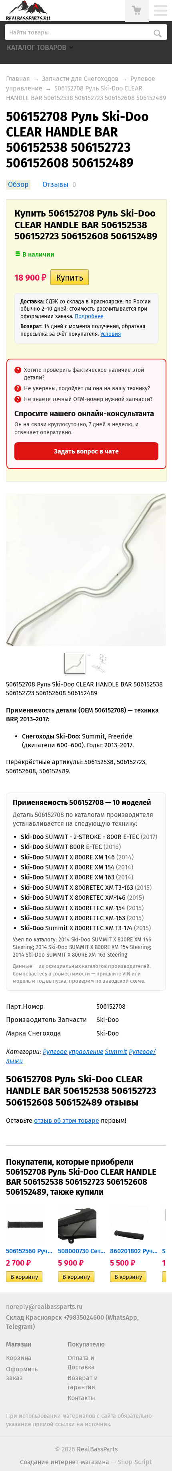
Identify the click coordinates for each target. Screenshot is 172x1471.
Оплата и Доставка (81, 1362)
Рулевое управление (73, 1052)
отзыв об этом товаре (66, 1120)
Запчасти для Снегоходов (80, 78)
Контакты (81, 1398)
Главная (18, 78)
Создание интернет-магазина (64, 1462)
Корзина (19, 1358)
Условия (110, 334)
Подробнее (89, 316)
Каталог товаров (36, 48)
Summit (116, 1052)
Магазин (18, 1344)
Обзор (18, 185)
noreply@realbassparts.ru (44, 1306)
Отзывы (55, 185)
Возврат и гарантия (83, 1382)
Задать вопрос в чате (86, 451)
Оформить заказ (22, 1373)
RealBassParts (97, 1449)
